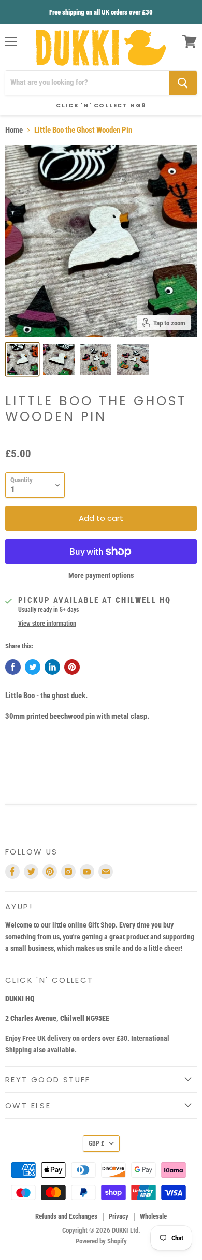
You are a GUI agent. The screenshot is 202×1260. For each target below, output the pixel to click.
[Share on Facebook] (13, 667)
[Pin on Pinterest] (72, 667)
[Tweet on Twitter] (32, 667)
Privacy (118, 1216)
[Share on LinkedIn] (52, 667)
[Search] (183, 83)
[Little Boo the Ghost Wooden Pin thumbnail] (22, 359)
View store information (47, 623)
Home (14, 130)
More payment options (101, 575)
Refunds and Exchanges (66, 1216)
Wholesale (153, 1216)
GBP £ (96, 1143)
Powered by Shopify (101, 1241)
